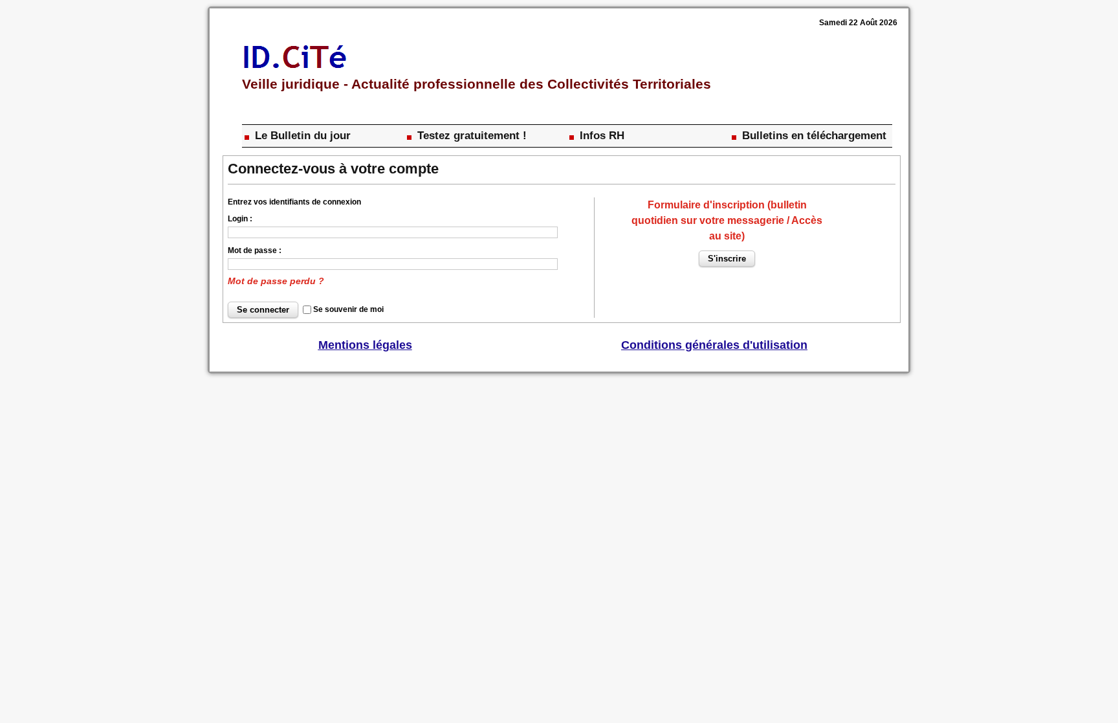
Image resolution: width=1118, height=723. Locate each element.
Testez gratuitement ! (470, 135)
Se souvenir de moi (348, 309)
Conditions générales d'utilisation (714, 345)
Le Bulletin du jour (301, 135)
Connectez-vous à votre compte (333, 169)
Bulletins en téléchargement (812, 135)
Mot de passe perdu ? (276, 281)
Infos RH (600, 135)
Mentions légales (365, 345)
